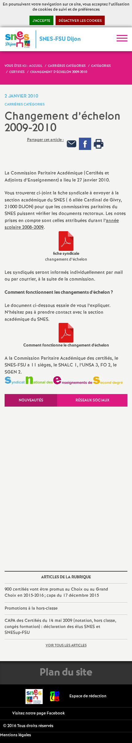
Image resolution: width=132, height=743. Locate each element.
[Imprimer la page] (98, 144)
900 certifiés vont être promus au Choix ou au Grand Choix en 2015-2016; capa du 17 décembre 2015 (56, 592)
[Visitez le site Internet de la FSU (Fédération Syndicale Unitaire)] (55, 696)
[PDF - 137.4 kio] (66, 241)
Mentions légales (15, 735)
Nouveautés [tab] (31, 400)
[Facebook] (85, 144)
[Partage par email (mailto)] (71, 144)
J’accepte (41, 20)
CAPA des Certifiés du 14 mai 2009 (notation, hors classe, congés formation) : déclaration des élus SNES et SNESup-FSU (60, 627)
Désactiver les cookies (80, 20)
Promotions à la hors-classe (31, 608)
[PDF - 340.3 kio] (66, 333)
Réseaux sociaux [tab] (92, 400)
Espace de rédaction (88, 696)
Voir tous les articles (66, 645)
